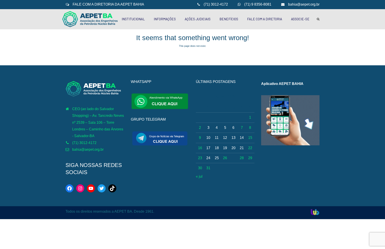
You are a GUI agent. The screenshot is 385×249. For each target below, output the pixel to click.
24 (208, 158)
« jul (199, 176)
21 (242, 148)
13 (233, 138)
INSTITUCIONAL (133, 19)
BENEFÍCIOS (228, 19)
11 (217, 138)
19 (225, 148)
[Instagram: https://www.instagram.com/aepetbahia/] (80, 188)
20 (233, 148)
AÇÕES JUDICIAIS (198, 19)
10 (208, 138)
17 (208, 148)
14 (242, 138)
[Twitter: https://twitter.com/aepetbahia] (102, 188)
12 (225, 138)
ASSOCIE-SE (300, 19)
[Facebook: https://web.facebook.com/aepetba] (70, 188)
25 (217, 158)
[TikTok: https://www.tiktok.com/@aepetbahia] (112, 188)
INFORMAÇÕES (165, 19)
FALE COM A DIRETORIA (264, 19)
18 (217, 148)
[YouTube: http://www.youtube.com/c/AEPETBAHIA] (91, 188)
